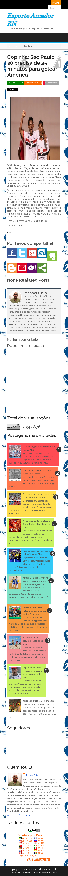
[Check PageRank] (34, 832)
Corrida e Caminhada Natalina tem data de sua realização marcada (34, 611)
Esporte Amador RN (36, 869)
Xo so (55, 872)
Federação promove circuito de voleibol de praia (33, 640)
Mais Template (43, 872)
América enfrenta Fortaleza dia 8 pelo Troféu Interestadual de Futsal (37, 524)
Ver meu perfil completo (18, 815)
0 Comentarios (51, 83)
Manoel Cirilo (32, 775)
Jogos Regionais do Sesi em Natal (38, 701)
